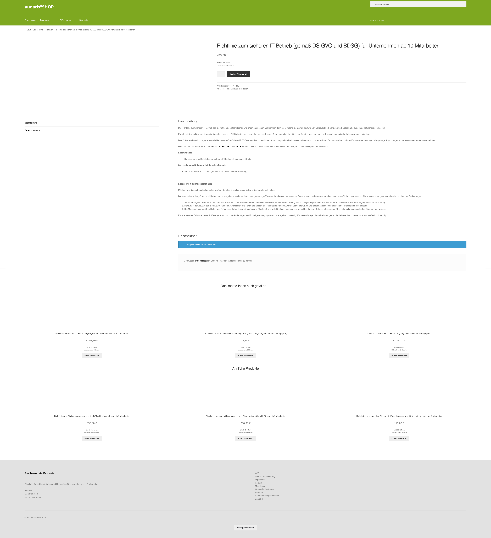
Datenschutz (46, 20)
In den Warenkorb (238, 74)
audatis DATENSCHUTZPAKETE (225, 146)
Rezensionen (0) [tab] (32, 130)
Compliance (30, 20)
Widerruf (259, 492)
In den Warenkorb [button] (91, 355)
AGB (257, 473)
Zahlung (259, 498)
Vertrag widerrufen (245, 527)
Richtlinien (49, 29)
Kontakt (258, 482)
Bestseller (83, 20)
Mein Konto (260, 485)
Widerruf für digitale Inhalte (267, 495)
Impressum (260, 479)
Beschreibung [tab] (31, 122)
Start (29, 29)
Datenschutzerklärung (265, 476)
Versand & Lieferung (264, 489)
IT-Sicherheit (65, 20)
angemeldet (200, 260)
